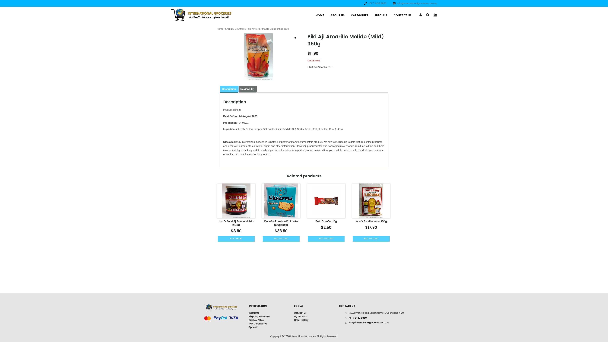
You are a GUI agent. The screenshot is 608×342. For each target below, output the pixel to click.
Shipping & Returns (259, 316)
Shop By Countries (235, 29)
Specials (381, 15)
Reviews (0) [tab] (247, 89)
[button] (295, 38)
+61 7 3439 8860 (377, 3)
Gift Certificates (258, 323)
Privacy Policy (256, 320)
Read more (236, 238)
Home (320, 15)
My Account (300, 316)
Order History (301, 320)
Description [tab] (229, 89)
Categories (359, 15)
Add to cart (281, 238)
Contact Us (403, 15)
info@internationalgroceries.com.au (417, 3)
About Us (337, 15)
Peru (249, 29)
